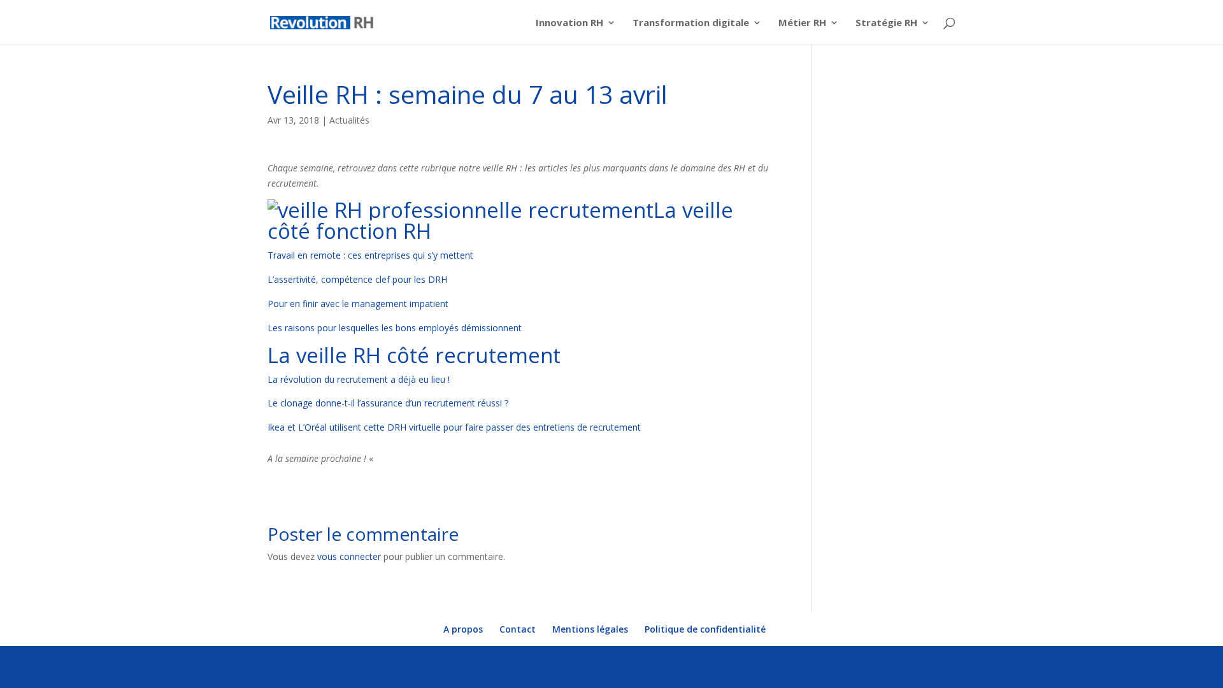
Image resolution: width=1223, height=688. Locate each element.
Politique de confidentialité (705, 629)
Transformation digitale (691, 23)
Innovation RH (569, 23)
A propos (463, 629)
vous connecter (349, 556)
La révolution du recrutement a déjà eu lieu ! (359, 379)
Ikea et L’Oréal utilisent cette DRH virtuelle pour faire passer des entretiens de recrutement (454, 427)
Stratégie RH (886, 23)
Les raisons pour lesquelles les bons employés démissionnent (395, 328)
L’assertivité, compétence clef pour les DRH (357, 279)
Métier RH (802, 23)
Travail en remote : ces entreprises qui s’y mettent (370, 255)
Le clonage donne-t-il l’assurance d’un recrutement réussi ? (388, 403)
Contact (517, 629)
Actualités (349, 120)
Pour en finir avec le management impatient (358, 303)
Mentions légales (590, 629)
